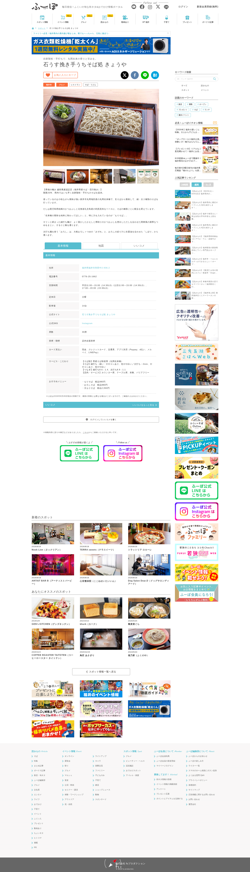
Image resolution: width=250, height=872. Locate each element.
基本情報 (63, 245)
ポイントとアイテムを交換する (169, 799)
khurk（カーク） (89, 624)
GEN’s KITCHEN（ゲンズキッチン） (51, 624)
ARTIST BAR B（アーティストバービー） (52, 582)
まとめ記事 (38, 766)
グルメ (84, 22)
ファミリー (100, 770)
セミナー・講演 (71, 790)
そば (36, 756)
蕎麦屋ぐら (134, 624)
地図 (101, 245)
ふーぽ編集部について (200, 751)
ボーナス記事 (208, 22)
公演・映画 (69, 785)
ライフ (37, 799)
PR (35, 847)
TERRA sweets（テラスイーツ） (97, 549)
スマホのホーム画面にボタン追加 (203, 770)
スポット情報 (133, 751)
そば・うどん (90, 85)
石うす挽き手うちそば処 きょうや (98, 314)
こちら (85, 432)
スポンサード (100, 799)
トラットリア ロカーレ (140, 549)
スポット (42, 22)
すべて (184, 85)
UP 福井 (145, 22)
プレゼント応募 (163, 794)
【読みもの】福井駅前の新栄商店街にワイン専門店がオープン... (205, 250)
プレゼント (187, 22)
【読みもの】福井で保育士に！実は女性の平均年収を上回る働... (205, 216)
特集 (36, 761)
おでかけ (38, 804)
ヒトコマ (38, 838)
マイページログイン (164, 766)
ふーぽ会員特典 (163, 756)
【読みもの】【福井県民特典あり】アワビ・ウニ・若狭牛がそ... (205, 239)
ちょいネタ (38, 833)
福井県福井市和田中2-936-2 (96, 268)
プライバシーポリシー (198, 780)
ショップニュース (102, 790)
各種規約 (192, 785)
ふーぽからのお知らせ (198, 756)
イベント (62, 22)
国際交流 (99, 766)
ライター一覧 (194, 766)
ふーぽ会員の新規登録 (165, 761)
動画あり (125, 22)
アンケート (161, 789)
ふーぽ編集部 (39, 780)
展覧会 (67, 761)
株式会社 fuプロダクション (130, 863)
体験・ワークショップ (74, 794)
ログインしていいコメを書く (103, 419)
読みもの (104, 22)
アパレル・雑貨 (132, 775)
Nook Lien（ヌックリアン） (47, 549)
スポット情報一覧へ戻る (102, 671)
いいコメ (139, 245)
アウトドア (69, 799)
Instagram (87, 323)
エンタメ (38, 794)
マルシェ (68, 775)
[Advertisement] (101, 490)
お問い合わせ (194, 799)
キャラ (98, 761)
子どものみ (100, 775)
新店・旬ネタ (39, 775)
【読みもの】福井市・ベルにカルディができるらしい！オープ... (205, 261)
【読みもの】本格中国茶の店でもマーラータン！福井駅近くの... (205, 284)
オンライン (69, 756)
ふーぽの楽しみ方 (196, 761)
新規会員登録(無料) (207, 6)
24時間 (184, 184)
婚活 (97, 785)
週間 (196, 184)
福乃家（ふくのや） (138, 655)
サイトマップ (194, 790)
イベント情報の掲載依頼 (166, 784)
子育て (166, 22)
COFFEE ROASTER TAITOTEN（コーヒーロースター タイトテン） (52, 656)
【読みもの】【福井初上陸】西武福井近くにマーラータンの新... (205, 295)
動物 (97, 794)
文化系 (37, 790)
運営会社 (192, 804)
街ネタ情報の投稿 (163, 779)
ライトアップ (100, 756)
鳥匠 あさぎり (87, 655)
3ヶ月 (208, 184)
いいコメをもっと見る (143, 405)
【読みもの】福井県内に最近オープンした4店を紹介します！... (205, 205)
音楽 (66, 780)
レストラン (75, 85)
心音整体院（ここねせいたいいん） (98, 581)
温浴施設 (129, 766)
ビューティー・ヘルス (135, 761)
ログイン (183, 6)
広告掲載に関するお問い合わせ (202, 794)
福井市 (49, 85)
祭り (66, 766)
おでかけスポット (133, 770)
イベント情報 (71, 751)
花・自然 (68, 804)
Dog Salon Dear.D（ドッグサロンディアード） (148, 582)
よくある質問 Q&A (196, 775)
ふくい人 (38, 819)
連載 (36, 843)
